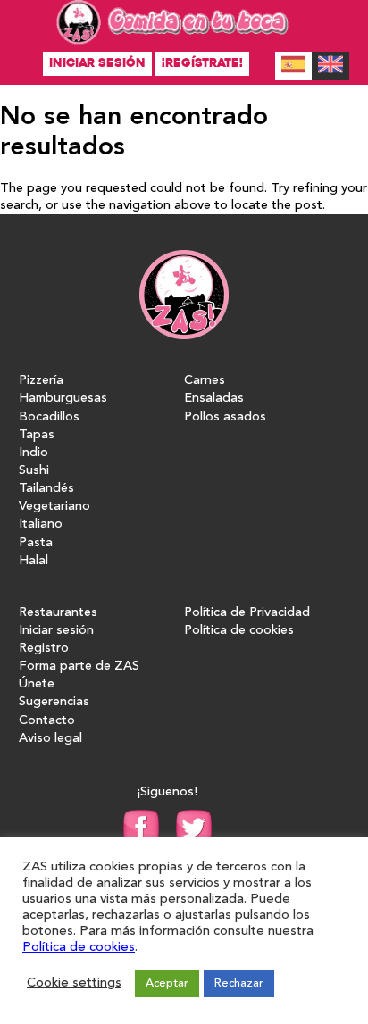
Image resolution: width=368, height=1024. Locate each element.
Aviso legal (50, 738)
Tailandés (46, 488)
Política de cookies (239, 630)
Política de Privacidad (247, 613)
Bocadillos (49, 417)
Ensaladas (214, 398)
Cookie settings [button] (74, 983)
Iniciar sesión (97, 63)
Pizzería (41, 380)
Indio (33, 453)
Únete (36, 684)
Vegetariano (54, 506)
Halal (33, 561)
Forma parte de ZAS (79, 666)
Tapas (36, 435)
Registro (44, 648)
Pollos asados (225, 417)
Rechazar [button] (238, 983)
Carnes (204, 380)
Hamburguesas (63, 398)
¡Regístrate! (202, 63)
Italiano (41, 524)
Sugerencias (54, 702)
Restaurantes (58, 613)
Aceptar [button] (167, 983)
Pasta (36, 543)
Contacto (47, 721)
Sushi (34, 471)
